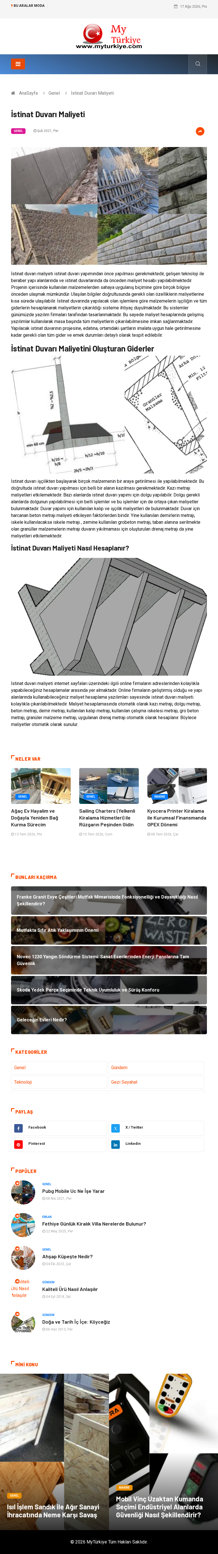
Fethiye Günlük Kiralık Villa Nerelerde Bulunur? (94, 1223)
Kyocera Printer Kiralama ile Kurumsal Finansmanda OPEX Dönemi (176, 817)
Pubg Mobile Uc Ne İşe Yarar (73, 1191)
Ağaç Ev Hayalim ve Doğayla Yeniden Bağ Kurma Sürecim (34, 817)
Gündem (119, 1067)
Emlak (47, 1216)
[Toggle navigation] (18, 64)
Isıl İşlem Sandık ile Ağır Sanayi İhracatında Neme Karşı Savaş (53, 1511)
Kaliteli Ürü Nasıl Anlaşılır (70, 1289)
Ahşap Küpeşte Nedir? (67, 1256)
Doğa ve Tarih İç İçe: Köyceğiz (76, 1322)
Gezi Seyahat (124, 1082)
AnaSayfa (28, 93)
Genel (54, 93)
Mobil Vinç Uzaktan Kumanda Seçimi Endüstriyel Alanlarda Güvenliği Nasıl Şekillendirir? (159, 1507)
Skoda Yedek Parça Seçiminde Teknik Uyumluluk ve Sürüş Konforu (106, 6)
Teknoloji (23, 1082)
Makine (159, 796)
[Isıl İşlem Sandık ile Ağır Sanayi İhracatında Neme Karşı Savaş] (54, 1452)
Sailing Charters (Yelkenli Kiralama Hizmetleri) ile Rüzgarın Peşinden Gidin (107, 817)
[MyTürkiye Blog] (109, 36)
